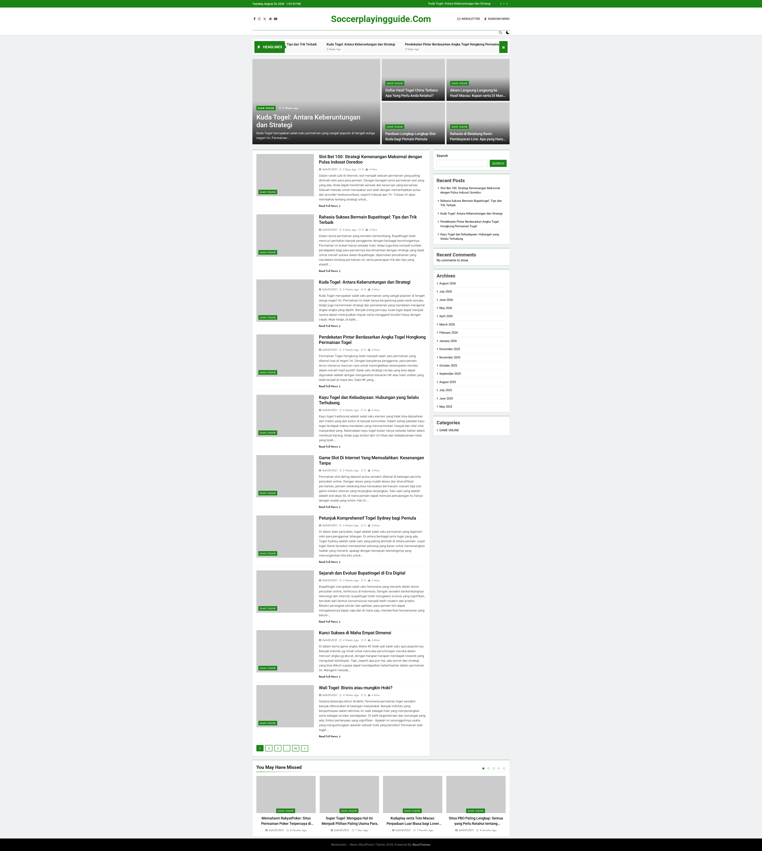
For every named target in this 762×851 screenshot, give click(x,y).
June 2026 (446, 300)
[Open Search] (500, 32)
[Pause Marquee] (503, 47)
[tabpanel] (286, 804)
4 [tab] (499, 768)
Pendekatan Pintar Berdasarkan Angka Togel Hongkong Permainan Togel (442, 4)
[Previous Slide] (501, 3)
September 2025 (450, 373)
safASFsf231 (330, 169)
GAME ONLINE (296, 108)
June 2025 (446, 398)
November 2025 (449, 357)
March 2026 (447, 324)
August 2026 (447, 283)
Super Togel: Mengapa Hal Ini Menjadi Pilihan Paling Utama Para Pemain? (349, 823)
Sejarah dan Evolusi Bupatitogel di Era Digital (362, 573)
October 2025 (448, 365)
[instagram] (259, 19)
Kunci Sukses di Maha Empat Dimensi (355, 632)
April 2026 (446, 316)
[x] (264, 19)
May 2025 (445, 406)
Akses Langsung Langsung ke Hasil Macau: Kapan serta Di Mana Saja (477, 95)
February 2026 (448, 332)
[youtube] (276, 19)
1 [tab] (483, 768)
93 (295, 748)
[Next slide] (507, 3)
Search (442, 156)
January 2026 (448, 341)
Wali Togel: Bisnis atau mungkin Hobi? (356, 687)
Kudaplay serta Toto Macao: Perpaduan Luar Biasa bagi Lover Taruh (413, 823)
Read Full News (328, 206)
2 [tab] (489, 768)
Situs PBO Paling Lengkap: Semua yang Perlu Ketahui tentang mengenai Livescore (476, 823)
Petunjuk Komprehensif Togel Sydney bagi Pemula (367, 518)
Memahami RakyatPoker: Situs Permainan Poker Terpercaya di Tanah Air (286, 823)
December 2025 (449, 349)
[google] (270, 19)
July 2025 (445, 390)
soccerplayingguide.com (381, 19)
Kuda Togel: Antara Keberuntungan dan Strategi (304, 44)
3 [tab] (494, 768)
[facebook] (254, 19)
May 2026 (445, 308)
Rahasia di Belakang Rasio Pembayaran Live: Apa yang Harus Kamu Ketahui (477, 139)
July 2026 (445, 291)
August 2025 (447, 382)
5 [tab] (504, 768)
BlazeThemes (421, 844)
